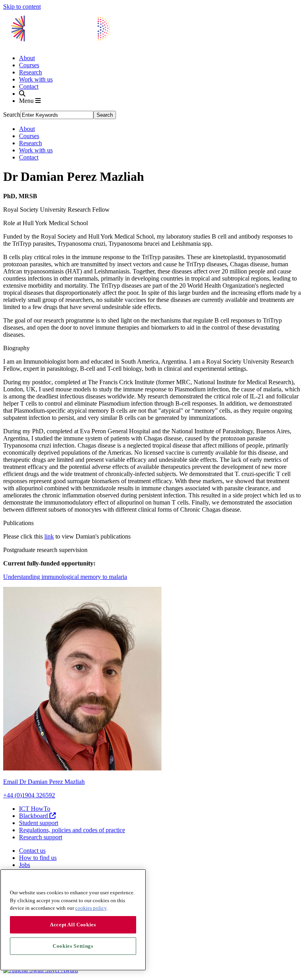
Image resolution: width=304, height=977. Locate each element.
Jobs (24, 864)
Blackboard (34, 815)
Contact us (32, 850)
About (27, 58)
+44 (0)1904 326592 (29, 795)
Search (11, 114)
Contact (28, 86)
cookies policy (90, 908)
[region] (73, 920)
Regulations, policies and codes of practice (72, 830)
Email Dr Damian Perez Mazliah (44, 781)
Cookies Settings (73, 946)
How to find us (38, 857)
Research (30, 72)
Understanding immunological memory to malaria (65, 576)
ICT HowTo (34, 808)
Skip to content (22, 6)
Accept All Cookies (73, 925)
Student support (38, 823)
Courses (29, 65)
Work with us (36, 79)
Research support (40, 837)
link (49, 536)
